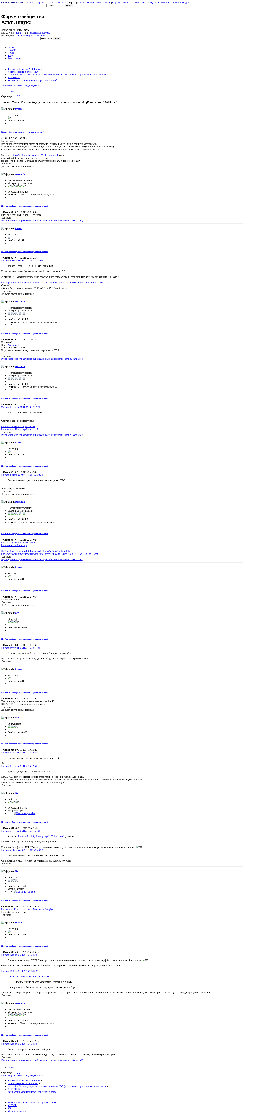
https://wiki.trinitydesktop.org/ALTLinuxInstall (35, 155)
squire (18, 922)
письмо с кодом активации (30, 35)
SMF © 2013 (29, 1102)
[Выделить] (13, 345)
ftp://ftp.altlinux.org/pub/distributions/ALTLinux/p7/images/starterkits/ (35, 551)
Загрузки (116, 2)
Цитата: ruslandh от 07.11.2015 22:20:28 (22, 475)
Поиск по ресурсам (181, 2)
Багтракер (40, 2)
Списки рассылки (56, 2)
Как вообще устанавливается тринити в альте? (23, 132)
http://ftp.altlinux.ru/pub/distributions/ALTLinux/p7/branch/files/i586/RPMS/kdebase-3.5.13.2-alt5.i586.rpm (54, 282)
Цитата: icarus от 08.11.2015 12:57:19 (20, 752)
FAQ (150, 2)
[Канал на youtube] (24, 813)
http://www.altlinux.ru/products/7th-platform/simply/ (27, 909)
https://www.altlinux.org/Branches (18, 426)
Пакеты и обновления (134, 2)
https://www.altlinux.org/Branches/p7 (19, 429)
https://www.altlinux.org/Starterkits (18, 542)
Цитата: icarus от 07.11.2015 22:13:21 (20, 407)
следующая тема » (33, 85)
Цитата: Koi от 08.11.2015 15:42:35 (19, 955)
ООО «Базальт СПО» (13, 2)
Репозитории (162, 2)
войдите (20, 32)
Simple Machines (47, 1102)
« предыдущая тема (12, 85)
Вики (30, 2)
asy (17, 612)
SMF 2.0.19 (14, 1102)
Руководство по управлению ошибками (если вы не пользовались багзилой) (42, 220)
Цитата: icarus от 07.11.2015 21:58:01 (20, 831)
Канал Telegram (85, 2)
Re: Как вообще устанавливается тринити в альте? (24, 206)
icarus (18, 108)
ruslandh (20, 174)
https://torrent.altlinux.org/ (14, 545)
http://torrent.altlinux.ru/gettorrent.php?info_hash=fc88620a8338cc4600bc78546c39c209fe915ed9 (49, 553)
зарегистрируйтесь (40, 32)
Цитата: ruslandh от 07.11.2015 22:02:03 (22, 260)
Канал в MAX (103, 2)
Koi (17, 793)
